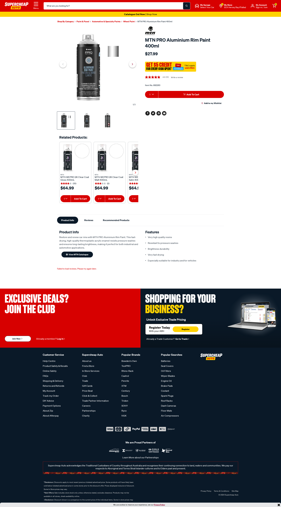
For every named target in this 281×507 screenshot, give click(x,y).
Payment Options (52, 405)
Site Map (235, 491)
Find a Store (88, 365)
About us (86, 360)
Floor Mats (166, 410)
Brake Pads (167, 385)
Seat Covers (167, 365)
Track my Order (51, 395)
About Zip (48, 410)
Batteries (165, 360)
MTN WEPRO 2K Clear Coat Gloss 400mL (74, 178)
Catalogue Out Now (140, 14)
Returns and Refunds (53, 385)
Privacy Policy (159, 504)
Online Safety (49, 370)
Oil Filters (166, 370)
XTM (123, 385)
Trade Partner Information (95, 400)
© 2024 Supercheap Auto (228, 495)
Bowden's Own (129, 360)
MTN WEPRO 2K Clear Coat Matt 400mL (109, 178)
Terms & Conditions (221, 491)
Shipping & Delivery (53, 380)
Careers (86, 405)
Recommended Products (116, 220)
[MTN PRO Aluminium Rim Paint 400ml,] (97, 67)
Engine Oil (166, 380)
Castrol (125, 375)
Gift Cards (87, 385)
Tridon (124, 400)
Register (186, 329)
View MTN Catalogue (78, 254)
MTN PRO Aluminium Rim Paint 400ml (154, 21)
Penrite (125, 380)
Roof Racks (167, 400)
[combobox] (65, 198)
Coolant (165, 390)
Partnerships (89, 410)
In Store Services (90, 370)
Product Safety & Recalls (55, 365)
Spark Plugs (167, 395)
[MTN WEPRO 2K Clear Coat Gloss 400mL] (75, 158)
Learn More (190, 67)
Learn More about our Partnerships (140, 457)
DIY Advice (48, 400)
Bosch (124, 395)
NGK (123, 415)
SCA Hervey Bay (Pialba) (235, 7)
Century (125, 390)
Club (84, 375)
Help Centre (49, 360)
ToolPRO (126, 365)
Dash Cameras (168, 405)
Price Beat (87, 390)
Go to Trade (181, 338)
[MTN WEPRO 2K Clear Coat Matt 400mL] (109, 158)
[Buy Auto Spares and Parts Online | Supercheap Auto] (16, 5)
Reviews (88, 220)
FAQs (45, 375)
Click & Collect (89, 395)
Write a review (177, 77)
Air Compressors (170, 415)
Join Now (16, 338)
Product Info (67, 220)
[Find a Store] (221, 6)
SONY (124, 405)
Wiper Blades (168, 375)
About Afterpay (51, 415)
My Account (49, 390)
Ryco (124, 410)
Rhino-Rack (127, 370)
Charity (86, 415)
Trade (85, 380)
